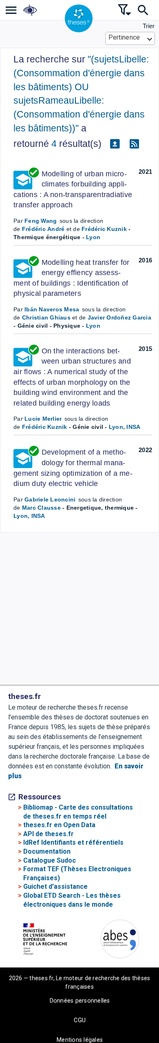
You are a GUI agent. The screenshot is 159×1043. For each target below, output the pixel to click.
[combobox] (130, 38)
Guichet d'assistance (55, 886)
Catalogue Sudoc (49, 860)
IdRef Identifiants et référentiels (73, 842)
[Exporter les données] (114, 144)
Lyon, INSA (125, 427)
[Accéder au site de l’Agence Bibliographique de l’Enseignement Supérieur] (119, 940)
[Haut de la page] (147, 1023)
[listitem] (11, 10)
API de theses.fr (48, 834)
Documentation (47, 851)
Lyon (93, 237)
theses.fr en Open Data (59, 825)
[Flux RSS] (134, 144)
